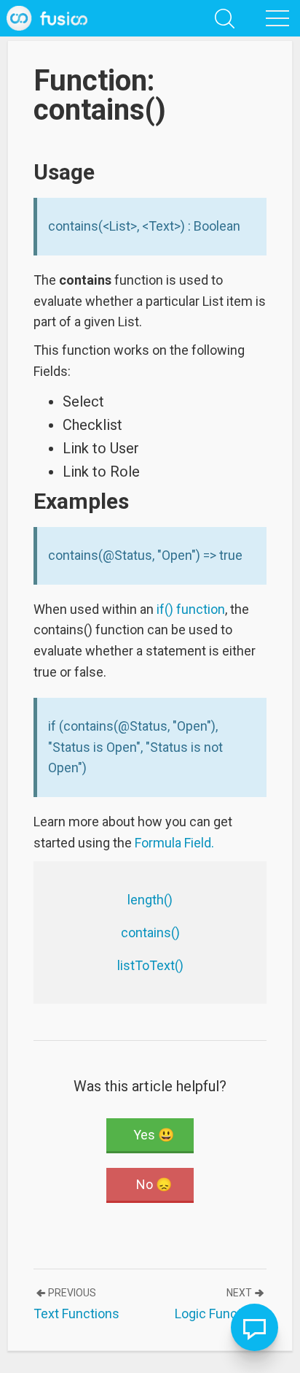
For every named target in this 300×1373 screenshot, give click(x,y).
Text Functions (76, 1313)
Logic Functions (221, 1313)
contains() (150, 932)
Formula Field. (174, 842)
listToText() (150, 965)
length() (150, 899)
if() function (191, 609)
